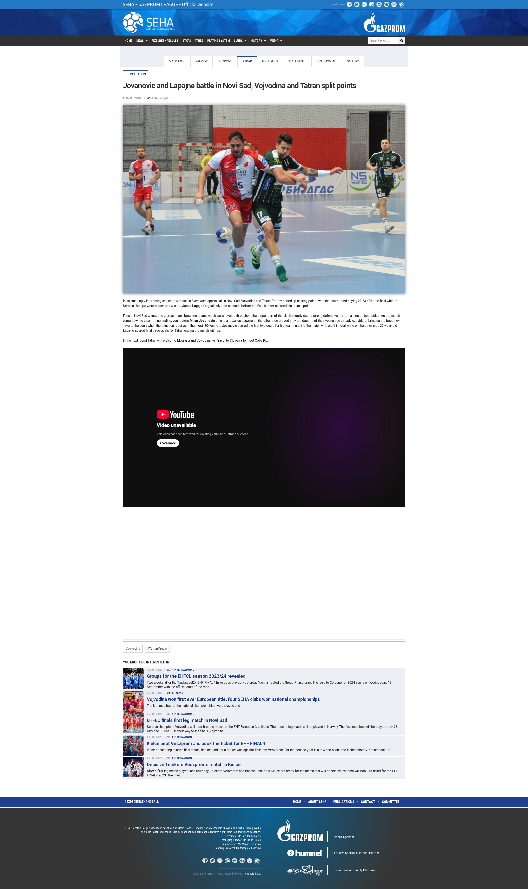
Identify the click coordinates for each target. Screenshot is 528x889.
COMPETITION (135, 74)
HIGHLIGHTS (270, 61)
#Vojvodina (132, 648)
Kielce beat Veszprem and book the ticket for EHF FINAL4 (206, 743)
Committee (390, 802)
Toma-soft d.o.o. (252, 873)
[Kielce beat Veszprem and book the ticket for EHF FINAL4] (133, 746)
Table (199, 41)
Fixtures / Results (165, 41)
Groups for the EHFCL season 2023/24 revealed (196, 676)
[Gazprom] (384, 22)
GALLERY (353, 61)
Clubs (238, 41)
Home (128, 41)
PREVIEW (201, 61)
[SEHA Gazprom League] (148, 22)
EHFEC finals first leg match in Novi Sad (187, 720)
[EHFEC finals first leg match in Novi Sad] (133, 722)
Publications (343, 802)
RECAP (247, 61)
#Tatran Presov (157, 648)
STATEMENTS (297, 61)
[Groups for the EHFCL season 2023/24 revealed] (133, 678)
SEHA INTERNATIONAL (180, 669)
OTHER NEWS (175, 693)
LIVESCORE (225, 61)
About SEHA (317, 802)
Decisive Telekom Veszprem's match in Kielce (194, 764)
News (140, 41)
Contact (368, 802)
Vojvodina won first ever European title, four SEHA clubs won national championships (233, 699)
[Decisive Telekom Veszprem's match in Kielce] (133, 767)
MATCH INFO (177, 61)
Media (274, 41)
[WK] (386, 4)
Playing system (218, 41)
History (256, 41)
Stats (186, 41)
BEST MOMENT (327, 61)
